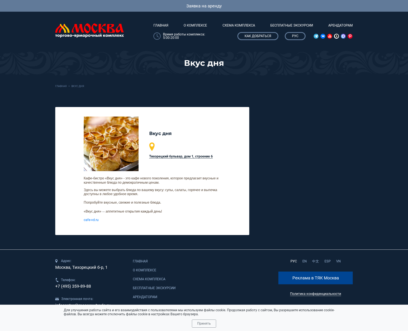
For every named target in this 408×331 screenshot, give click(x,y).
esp (327, 261)
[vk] (323, 36)
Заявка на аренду (204, 5)
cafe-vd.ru (91, 220)
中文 (315, 261)
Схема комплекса (238, 25)
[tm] (316, 36)
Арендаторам (340, 25)
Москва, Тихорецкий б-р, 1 (81, 267)
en (304, 261)
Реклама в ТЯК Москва (315, 277)
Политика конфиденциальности (315, 294)
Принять (204, 323)
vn (338, 261)
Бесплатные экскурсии (291, 25)
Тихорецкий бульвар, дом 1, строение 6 (181, 156)
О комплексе (195, 25)
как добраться (258, 36)
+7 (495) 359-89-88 (73, 286)
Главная (160, 25)
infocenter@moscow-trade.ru (82, 305)
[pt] (350, 36)
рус (293, 261)
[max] (343, 36)
